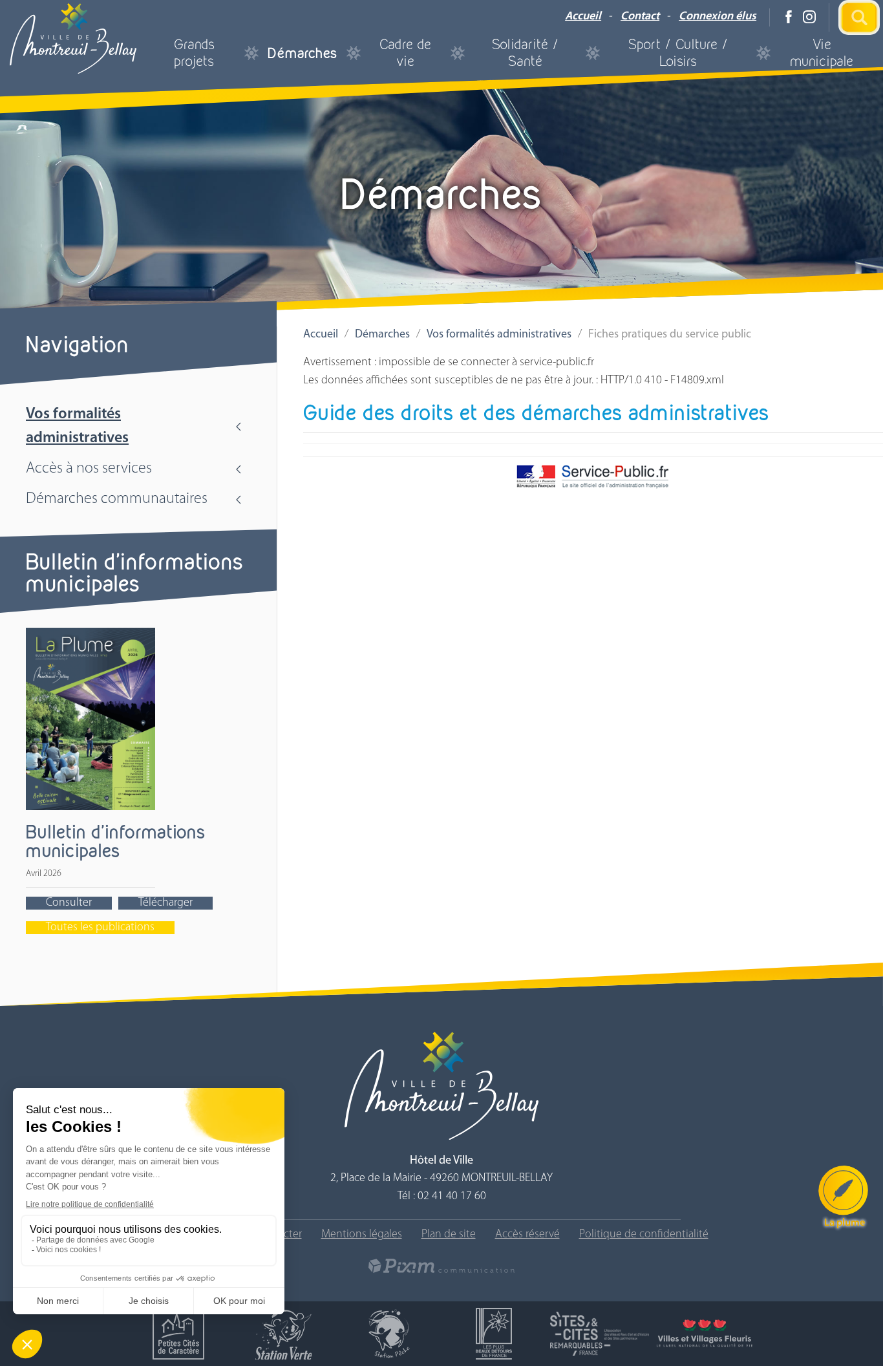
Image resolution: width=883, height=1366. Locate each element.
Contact (640, 17)
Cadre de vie (405, 52)
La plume (844, 1223)
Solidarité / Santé (525, 52)
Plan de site (448, 1235)
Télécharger (165, 903)
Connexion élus (717, 17)
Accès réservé (527, 1235)
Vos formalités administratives (77, 426)
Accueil (583, 17)
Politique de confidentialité (643, 1235)
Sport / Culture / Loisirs (678, 52)
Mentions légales (361, 1235)
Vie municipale (821, 52)
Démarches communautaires (116, 499)
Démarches (302, 53)
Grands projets (194, 52)
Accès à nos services (89, 468)
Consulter (69, 903)
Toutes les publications (100, 928)
